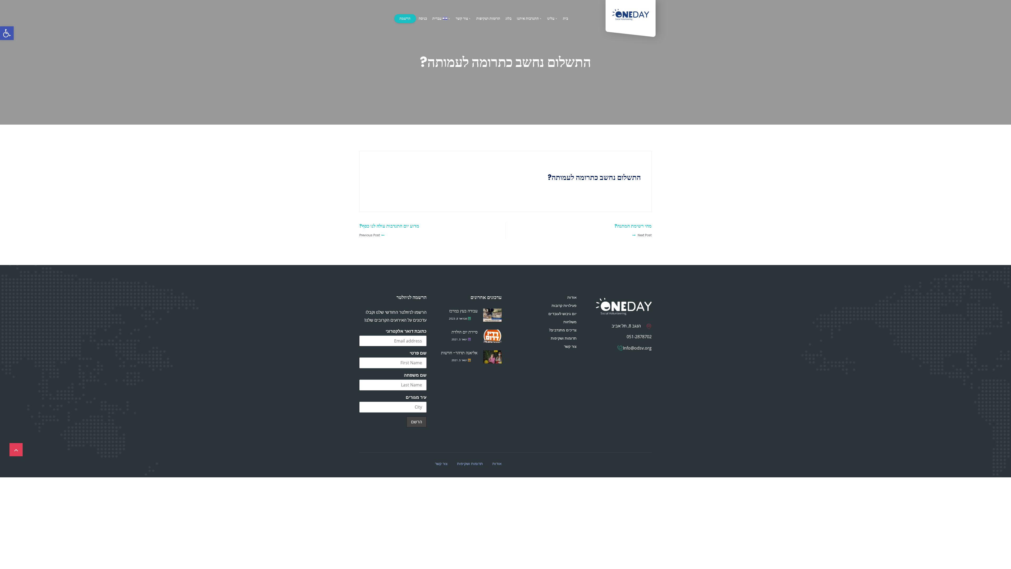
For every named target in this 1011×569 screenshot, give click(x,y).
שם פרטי (418, 353)
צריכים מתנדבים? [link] (563, 329)
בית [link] (565, 18)
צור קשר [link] (462, 18)
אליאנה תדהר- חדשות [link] (459, 352)
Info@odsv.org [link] (637, 348)
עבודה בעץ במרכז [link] (463, 310)
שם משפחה (415, 375)
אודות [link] (572, 297)
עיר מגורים (416, 397)
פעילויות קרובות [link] (564, 305)
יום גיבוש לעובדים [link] (562, 313)
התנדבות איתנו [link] (528, 18)
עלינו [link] (550, 18)
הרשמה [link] (405, 18)
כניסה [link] (423, 18)
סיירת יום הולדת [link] (465, 332)
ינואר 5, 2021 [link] (459, 339)
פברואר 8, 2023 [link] (458, 318)
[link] (7, 33)
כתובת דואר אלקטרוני (406, 331)
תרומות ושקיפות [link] (488, 18)
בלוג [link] (509, 18)
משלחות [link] (570, 321)
